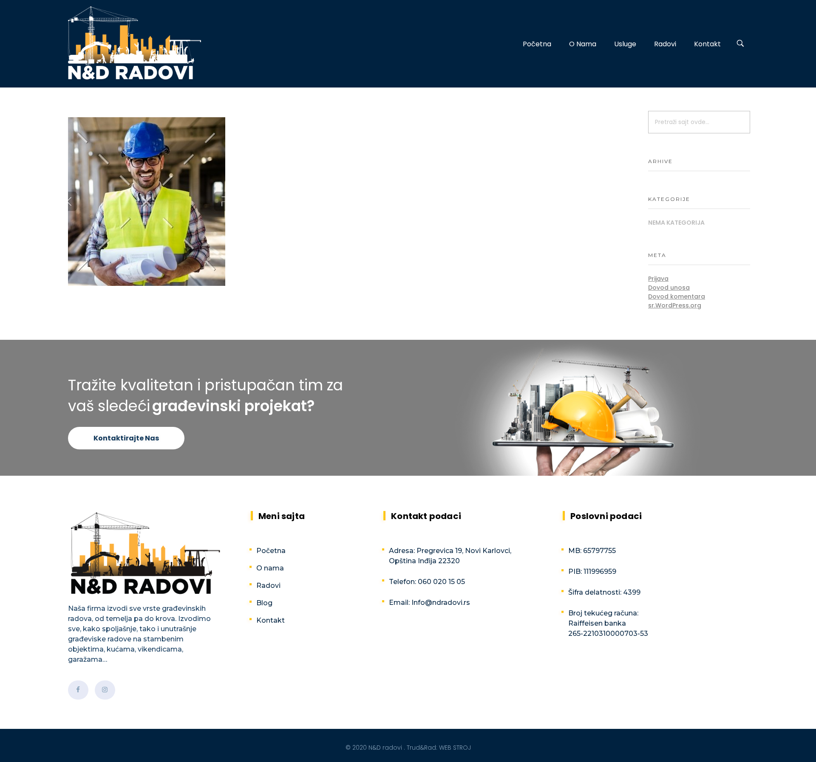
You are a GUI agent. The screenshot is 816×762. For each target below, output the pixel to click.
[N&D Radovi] (134, 42)
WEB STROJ (455, 747)
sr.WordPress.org (674, 305)
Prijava (658, 278)
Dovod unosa (669, 287)
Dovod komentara (676, 296)
